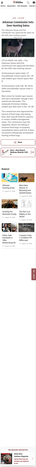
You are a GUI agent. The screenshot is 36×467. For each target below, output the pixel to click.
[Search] (28, 2)
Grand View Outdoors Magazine (21, 455)
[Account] (2, 2)
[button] (3, 6)
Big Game (21, 18)
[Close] (32, 458)
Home (14, 18)
